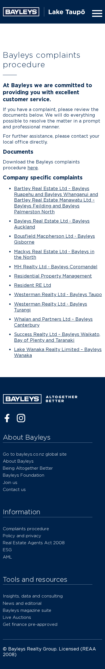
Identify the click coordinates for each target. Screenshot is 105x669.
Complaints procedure (26, 528)
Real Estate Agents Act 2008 (34, 542)
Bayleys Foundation (23, 475)
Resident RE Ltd (32, 285)
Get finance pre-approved (30, 624)
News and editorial (22, 603)
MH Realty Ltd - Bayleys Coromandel (55, 266)
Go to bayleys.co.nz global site (35, 454)
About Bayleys (18, 461)
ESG (7, 549)
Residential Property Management (53, 276)
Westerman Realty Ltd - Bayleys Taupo (58, 294)
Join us (10, 482)
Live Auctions (17, 617)
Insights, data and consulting (33, 596)
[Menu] (96, 13)
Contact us (14, 489)
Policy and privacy (22, 535)
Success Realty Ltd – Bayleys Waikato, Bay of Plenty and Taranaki (57, 337)
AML (7, 557)
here (32, 167)
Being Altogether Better (28, 468)
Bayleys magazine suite (27, 610)
